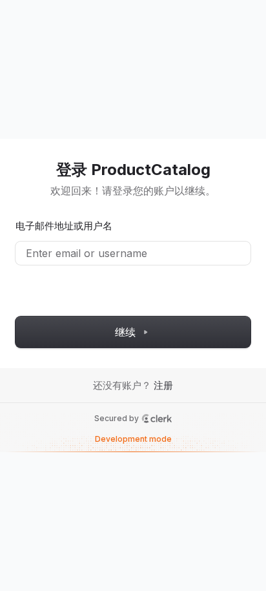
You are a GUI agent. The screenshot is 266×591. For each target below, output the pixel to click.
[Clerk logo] (156, 418)
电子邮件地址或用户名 (63, 226)
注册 (163, 385)
